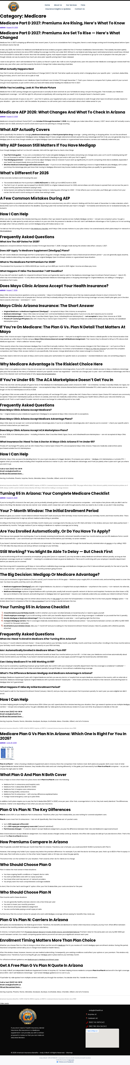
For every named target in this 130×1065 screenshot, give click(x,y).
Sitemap (69, 1053)
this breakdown (6, 231)
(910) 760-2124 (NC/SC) (98, 1026)
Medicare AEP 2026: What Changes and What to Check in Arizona (62, 112)
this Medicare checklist (39, 229)
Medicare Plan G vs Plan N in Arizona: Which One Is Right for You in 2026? (63, 736)
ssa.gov (109, 543)
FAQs (83, 5)
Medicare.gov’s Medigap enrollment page (43, 959)
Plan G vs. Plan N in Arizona (95, 349)
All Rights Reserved (57, 1053)
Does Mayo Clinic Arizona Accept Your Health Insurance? (54, 286)
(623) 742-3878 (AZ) (96, 1022)
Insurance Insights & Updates (58, 9)
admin (2, 27)
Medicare (61, 945)
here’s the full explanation (46, 374)
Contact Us (80, 9)
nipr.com (71, 1060)
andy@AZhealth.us (96, 1010)
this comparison (38, 601)
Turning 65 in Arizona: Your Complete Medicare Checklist (54, 493)
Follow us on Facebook (66, 1062)
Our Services (71, 5)
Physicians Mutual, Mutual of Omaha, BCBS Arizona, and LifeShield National (52, 932)
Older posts (4, 1003)
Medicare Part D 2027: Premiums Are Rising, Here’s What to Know (62, 23)
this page (56, 599)
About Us (58, 5)
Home (47, 5)
